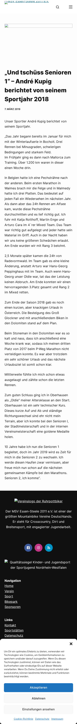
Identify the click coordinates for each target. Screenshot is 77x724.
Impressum (57, 718)
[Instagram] (38, 548)
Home (9, 586)
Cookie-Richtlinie (23, 718)
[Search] (57, 7)
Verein (9, 591)
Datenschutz (42, 718)
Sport (9, 596)
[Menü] (70, 7)
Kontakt (10, 625)
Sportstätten (14, 630)
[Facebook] (28, 548)
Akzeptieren (38, 687)
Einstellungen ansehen (38, 709)
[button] (71, 644)
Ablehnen (38, 698)
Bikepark (11, 602)
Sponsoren (13, 607)
